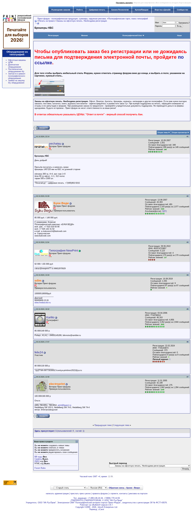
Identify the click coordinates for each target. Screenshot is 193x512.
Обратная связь (116, 488)
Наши (179, 35)
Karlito (50, 317)
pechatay (55, 143)
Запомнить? (184, 23)
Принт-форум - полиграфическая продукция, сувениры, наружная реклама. (71, 18)
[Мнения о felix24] (168, 357)
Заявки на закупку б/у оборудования (16, 81)
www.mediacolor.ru (43, 302)
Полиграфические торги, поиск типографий (128, 18)
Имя (157, 22)
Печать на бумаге (47, 21)
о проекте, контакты (118, 493)
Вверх (137, 488)
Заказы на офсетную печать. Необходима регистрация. (82, 21)
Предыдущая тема (102, 425)
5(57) (164, 211)
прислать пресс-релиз (80, 493)
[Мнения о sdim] (166, 288)
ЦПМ (10, 62)
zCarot (101, 509)
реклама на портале (138, 493)
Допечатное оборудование (14, 66)
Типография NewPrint (63, 250)
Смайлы (38, 459)
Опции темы (163, 132)
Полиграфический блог (132, 35)
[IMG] (37, 461)
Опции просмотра (179, 132)
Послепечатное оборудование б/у (16, 70)
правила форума (100, 493)
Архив (129, 488)
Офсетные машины (17, 60)
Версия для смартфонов (144, 3)
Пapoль (158, 26)
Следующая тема (121, 425)
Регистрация (53, 35)
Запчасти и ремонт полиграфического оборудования (16, 76)
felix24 (39, 352)
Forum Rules (40, 468)
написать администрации (57, 493)
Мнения (84, 35)
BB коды (38, 457)
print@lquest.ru (64, 405)
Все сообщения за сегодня (167, 3)
